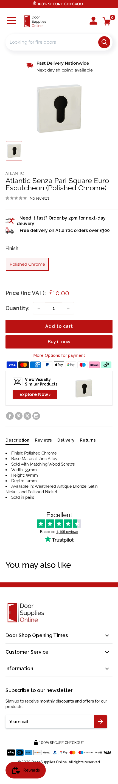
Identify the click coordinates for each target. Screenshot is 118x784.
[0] (106, 21)
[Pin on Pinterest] (19, 416)
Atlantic (14, 173)
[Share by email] (36, 416)
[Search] (104, 42)
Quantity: (17, 308)
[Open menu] (11, 21)
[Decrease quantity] (39, 308)
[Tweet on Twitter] (27, 416)
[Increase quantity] (68, 308)
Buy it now (59, 341)
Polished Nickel (42, 491)
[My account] (93, 21)
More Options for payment (59, 355)
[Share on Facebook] (10, 416)
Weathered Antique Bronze (60, 486)
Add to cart (59, 326)
